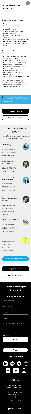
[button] (15, 111)
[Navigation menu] (28, 3)
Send (15, 350)
